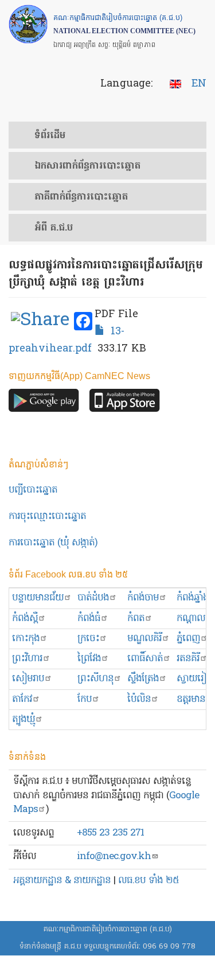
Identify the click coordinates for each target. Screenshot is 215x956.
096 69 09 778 (169, 946)
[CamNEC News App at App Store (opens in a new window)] (124, 403)
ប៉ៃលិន (139, 699)
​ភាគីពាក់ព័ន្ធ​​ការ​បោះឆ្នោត (81, 197)
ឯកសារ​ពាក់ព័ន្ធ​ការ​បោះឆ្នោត (87, 166)
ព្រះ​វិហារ (27, 658)
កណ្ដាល (191, 618)
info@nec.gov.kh (114, 856)
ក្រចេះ (88, 638)
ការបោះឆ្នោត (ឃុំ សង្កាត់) (53, 543)
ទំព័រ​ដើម (49, 135)
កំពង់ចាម (143, 598)
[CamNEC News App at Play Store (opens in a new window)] (44, 403)
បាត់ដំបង (93, 598)
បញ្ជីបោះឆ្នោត (33, 490)
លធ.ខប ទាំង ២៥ (148, 880)
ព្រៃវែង (89, 658)
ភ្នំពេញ (188, 638)
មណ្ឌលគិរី (144, 638)
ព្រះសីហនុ (95, 679)
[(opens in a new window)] (40, 321)
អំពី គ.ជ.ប (53, 228)
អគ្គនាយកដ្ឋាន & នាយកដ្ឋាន (62, 880)
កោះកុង (26, 638)
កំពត (135, 618)
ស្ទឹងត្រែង (143, 679)
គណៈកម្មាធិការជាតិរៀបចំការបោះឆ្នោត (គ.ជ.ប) (107, 929)
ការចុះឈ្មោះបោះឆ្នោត (47, 516)
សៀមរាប (28, 679)
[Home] (28, 24)
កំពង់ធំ (88, 618)
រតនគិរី (188, 658)
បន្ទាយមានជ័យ (38, 598)
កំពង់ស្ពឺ (25, 618)
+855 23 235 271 (110, 833)
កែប (84, 699)
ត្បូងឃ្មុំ (23, 719)
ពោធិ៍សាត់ (145, 658)
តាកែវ (22, 699)
